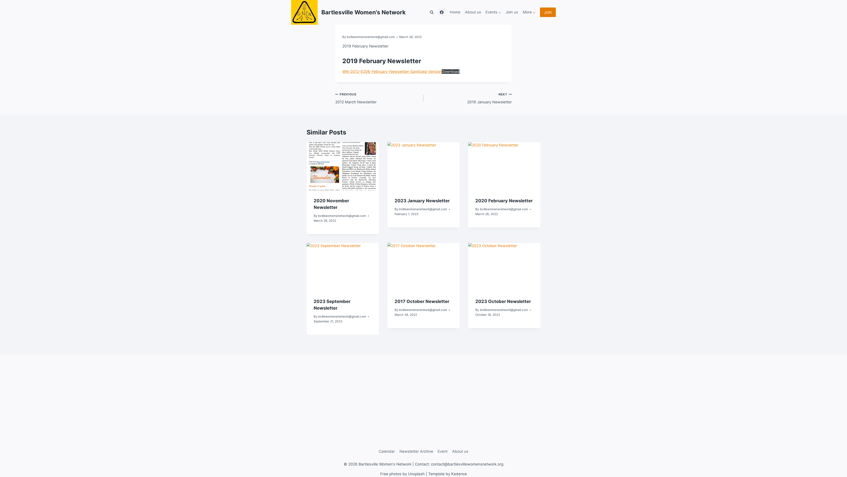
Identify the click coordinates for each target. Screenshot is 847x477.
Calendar (387, 451)
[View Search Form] (432, 12)
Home (455, 12)
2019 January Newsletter (489, 98)
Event (443, 451)
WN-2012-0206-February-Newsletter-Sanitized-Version (392, 71)
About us (473, 12)
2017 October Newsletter (422, 301)
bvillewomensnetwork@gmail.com (371, 37)
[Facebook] (441, 12)
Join (548, 12)
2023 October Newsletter (503, 301)
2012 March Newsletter (356, 98)
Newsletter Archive (416, 451)
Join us (512, 12)
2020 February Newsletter (504, 200)
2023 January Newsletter (422, 200)
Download (450, 71)
